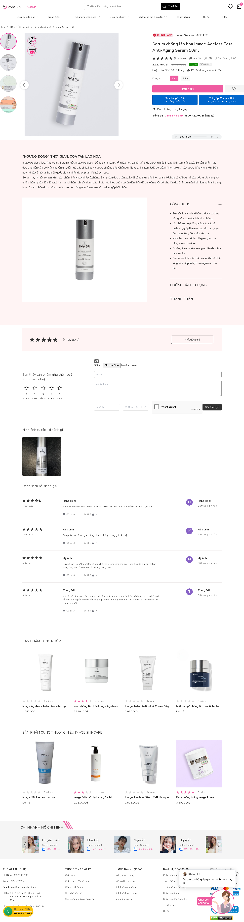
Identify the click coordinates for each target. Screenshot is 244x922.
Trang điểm (54, 17)
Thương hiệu (183, 17)
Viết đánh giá (192, 340)
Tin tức (223, 17)
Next (118, 85)
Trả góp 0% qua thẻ (221, 99)
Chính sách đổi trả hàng (77, 881)
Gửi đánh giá (212, 407)
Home (3, 27)
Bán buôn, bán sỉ (123, 899)
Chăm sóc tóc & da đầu (151, 17)
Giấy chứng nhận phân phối (79, 899)
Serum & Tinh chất (64, 27)
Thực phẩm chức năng (84, 17)
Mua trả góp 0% (175, 99)
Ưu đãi (206, 17)
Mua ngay (188, 89)
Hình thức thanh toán (126, 893)
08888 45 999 (15, 875)
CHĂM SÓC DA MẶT (19, 27)
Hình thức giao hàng (125, 887)
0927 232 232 (13, 881)
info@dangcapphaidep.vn (20, 887)
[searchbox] (132, 6)
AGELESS (202, 35)
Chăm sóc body (117, 17)
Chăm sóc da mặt (26, 17)
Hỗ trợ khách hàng (124, 875)
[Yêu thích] (234, 88)
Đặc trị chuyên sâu (42, 27)
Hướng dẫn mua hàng (126, 881)
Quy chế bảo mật (74, 893)
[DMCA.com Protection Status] (225, 918)
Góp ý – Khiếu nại (74, 887)
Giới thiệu (70, 875)
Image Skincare (185, 35)
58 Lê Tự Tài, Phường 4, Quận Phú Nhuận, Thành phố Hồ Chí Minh (22, 897)
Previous (24, 85)
